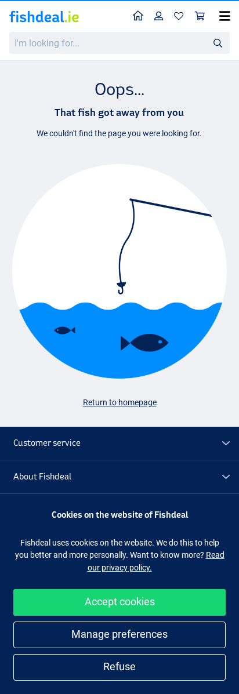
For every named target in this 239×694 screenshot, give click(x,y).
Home (138, 16)
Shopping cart (200, 16)
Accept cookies (120, 601)
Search (218, 42)
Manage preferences (119, 634)
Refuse (119, 666)
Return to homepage (120, 402)
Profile (159, 16)
